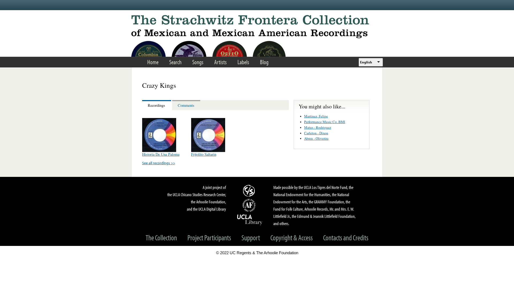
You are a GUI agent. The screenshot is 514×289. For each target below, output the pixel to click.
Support (250, 237)
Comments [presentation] (186, 105)
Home (152, 62)
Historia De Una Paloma (160, 154)
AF (249, 205)
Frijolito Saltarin (203, 154)
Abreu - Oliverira (316, 138)
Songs (197, 62)
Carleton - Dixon (316, 133)
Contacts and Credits (345, 237)
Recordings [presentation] (156, 105)
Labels (243, 62)
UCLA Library (249, 219)
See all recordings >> (158, 162)
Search (175, 62)
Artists (220, 62)
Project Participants (209, 237)
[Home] (257, 26)
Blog (264, 62)
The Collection (161, 237)
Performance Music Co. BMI (324, 121)
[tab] (157, 105)
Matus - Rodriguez (317, 127)
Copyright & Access (291, 237)
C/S (249, 190)
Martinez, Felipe (316, 116)
